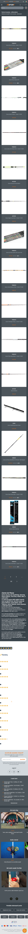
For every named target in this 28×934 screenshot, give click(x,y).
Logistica (4, 917)
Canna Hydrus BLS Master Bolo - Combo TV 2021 (14, 148)
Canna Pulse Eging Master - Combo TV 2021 (14, 356)
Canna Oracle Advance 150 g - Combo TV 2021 (14, 287)
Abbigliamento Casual (7, 910)
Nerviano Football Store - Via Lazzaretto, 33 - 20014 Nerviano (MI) (14, 800)
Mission (20, 917)
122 (11, 581)
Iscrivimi (22, 759)
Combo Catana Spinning (14, 529)
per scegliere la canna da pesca (11, 634)
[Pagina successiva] (17, 581)
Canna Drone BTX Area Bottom (14, 183)
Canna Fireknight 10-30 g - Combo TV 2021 (14, 321)
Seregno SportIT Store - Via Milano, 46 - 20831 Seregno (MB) (13, 782)
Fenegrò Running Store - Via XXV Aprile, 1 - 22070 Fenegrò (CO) (14, 786)
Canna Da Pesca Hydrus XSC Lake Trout (14, 252)
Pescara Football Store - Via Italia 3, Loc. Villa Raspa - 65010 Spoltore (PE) (14, 797)
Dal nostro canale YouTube (14, 868)
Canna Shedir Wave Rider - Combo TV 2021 (14, 494)
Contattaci (13, 917)
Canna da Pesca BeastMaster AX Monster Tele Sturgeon (14, 459)
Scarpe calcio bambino (20, 910)
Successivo (7, 660)
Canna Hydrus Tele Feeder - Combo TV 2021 (14, 563)
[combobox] (12, 8)
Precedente (2, 660)
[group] (12, 824)
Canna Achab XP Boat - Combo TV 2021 (14, 114)
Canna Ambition (14, 390)
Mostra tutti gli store (14, 803)
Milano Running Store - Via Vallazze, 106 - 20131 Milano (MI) (13, 789)
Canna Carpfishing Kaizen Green (14, 425)
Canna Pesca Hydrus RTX (14, 79)
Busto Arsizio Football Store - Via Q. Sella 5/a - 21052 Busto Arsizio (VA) (14, 793)
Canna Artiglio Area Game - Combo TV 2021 (14, 218)
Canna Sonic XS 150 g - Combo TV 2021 (14, 45)
